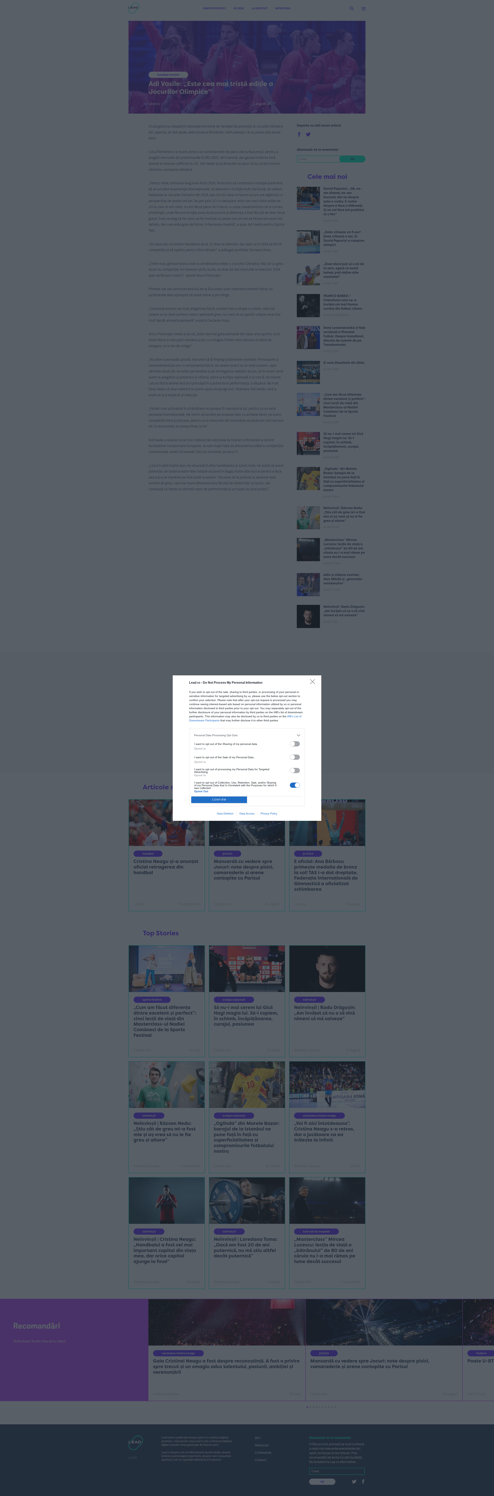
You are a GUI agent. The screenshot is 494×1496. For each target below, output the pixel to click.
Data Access (247, 813)
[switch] (295, 743)
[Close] (313, 683)
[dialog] (247, 748)
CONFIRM (219, 799)
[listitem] (247, 735)
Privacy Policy (269, 813)
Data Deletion (225, 813)
